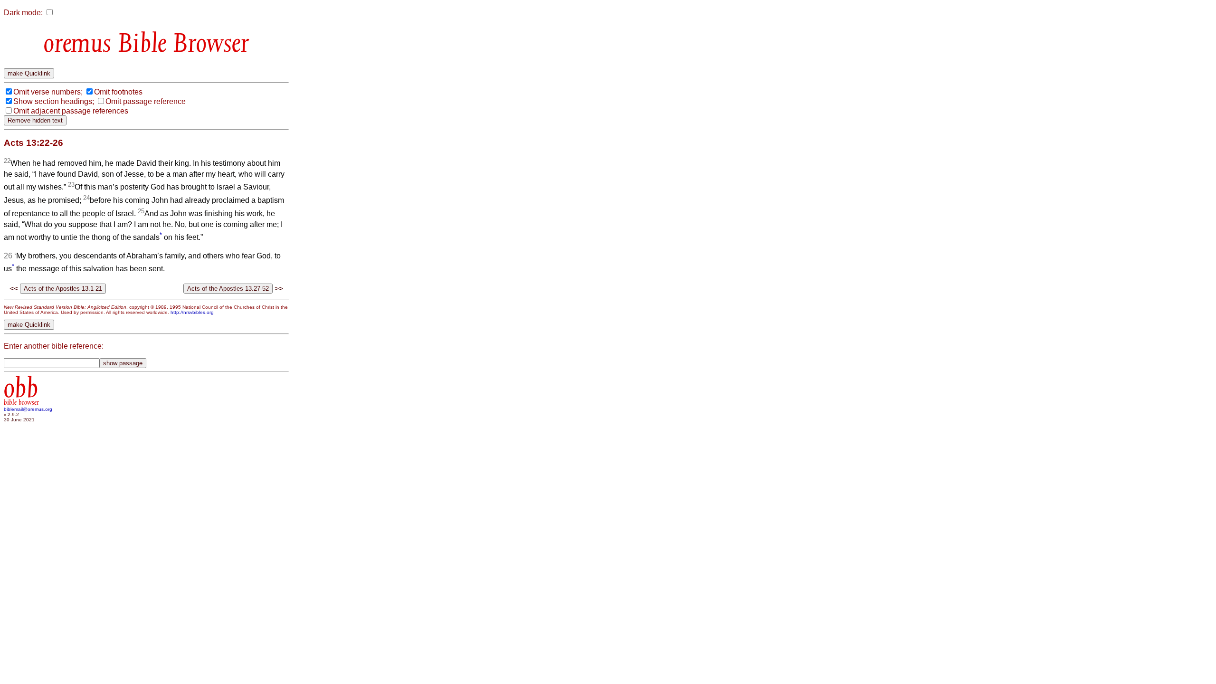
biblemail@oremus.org (28, 409)
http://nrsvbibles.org (192, 312)
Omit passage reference (145, 101)
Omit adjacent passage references (70, 111)
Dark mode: (23, 13)
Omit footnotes (118, 92)
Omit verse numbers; (48, 92)
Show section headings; (53, 101)
